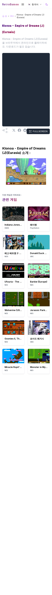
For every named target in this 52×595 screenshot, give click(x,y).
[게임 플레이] (13, 213)
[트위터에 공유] (14, 130)
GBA (12, 16)
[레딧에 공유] (25, 130)
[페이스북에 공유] (19, 130)
